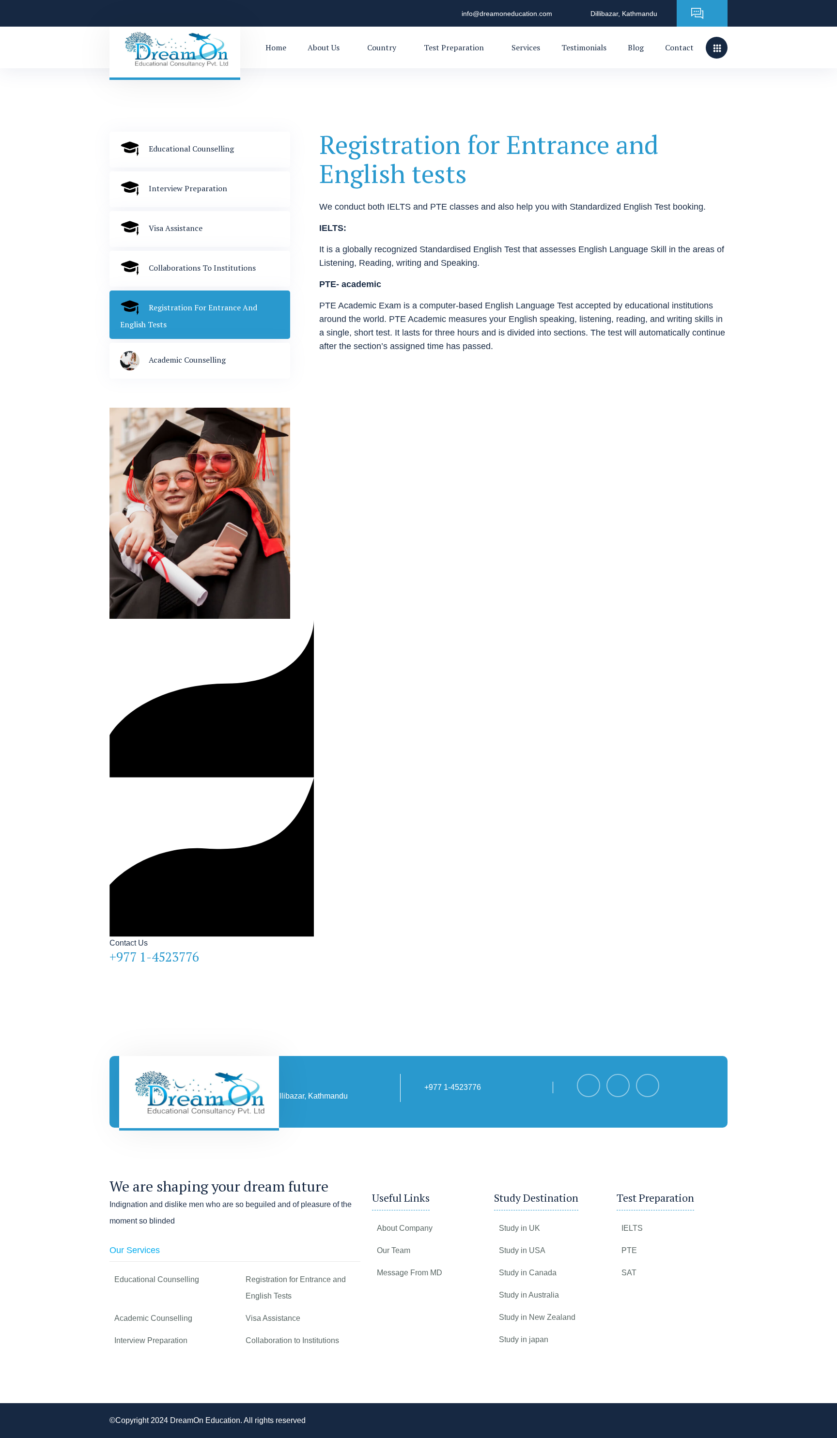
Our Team (393, 1250)
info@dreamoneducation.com (507, 13)
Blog (636, 47)
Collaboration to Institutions (292, 1340)
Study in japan (523, 1339)
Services (526, 47)
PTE (629, 1250)
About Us (324, 47)
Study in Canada (528, 1273)
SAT (628, 1273)
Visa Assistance (273, 1318)
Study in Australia (529, 1295)
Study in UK (519, 1228)
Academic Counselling (153, 1318)
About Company (405, 1228)
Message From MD (409, 1273)
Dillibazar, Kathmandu (623, 13)
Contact (679, 47)
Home (275, 47)
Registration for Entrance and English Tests (296, 1287)
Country (381, 47)
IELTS (632, 1228)
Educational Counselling (156, 1279)
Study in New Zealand (537, 1317)
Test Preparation (454, 47)
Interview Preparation (150, 1340)
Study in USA (522, 1250)
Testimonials (583, 47)
